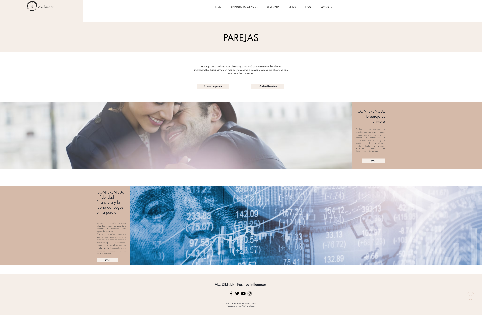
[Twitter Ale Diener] (237, 293)
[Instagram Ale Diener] (249, 293)
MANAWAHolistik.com (246, 306)
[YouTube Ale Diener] (243, 293)
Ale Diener (45, 7)
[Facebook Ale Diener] (231, 293)
